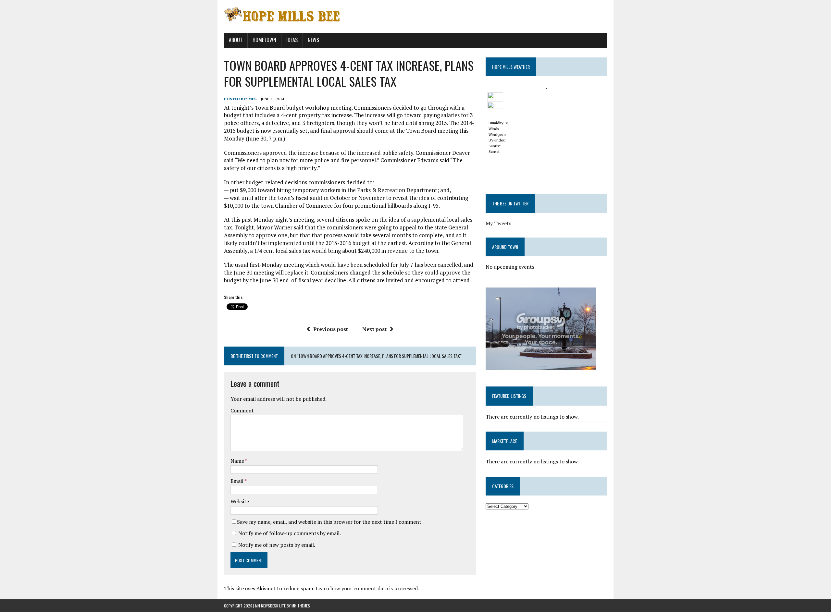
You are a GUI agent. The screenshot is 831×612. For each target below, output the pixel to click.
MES (252, 98)
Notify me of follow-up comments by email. (289, 533)
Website (239, 501)
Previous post (330, 329)
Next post (374, 329)
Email (237, 480)
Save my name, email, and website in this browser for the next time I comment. (330, 521)
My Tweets (498, 223)
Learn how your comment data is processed (367, 588)
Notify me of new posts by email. (276, 544)
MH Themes (300, 605)
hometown (264, 40)
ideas (292, 40)
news (313, 40)
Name (237, 460)
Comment (242, 410)
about (235, 40)
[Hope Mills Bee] (415, 16)
